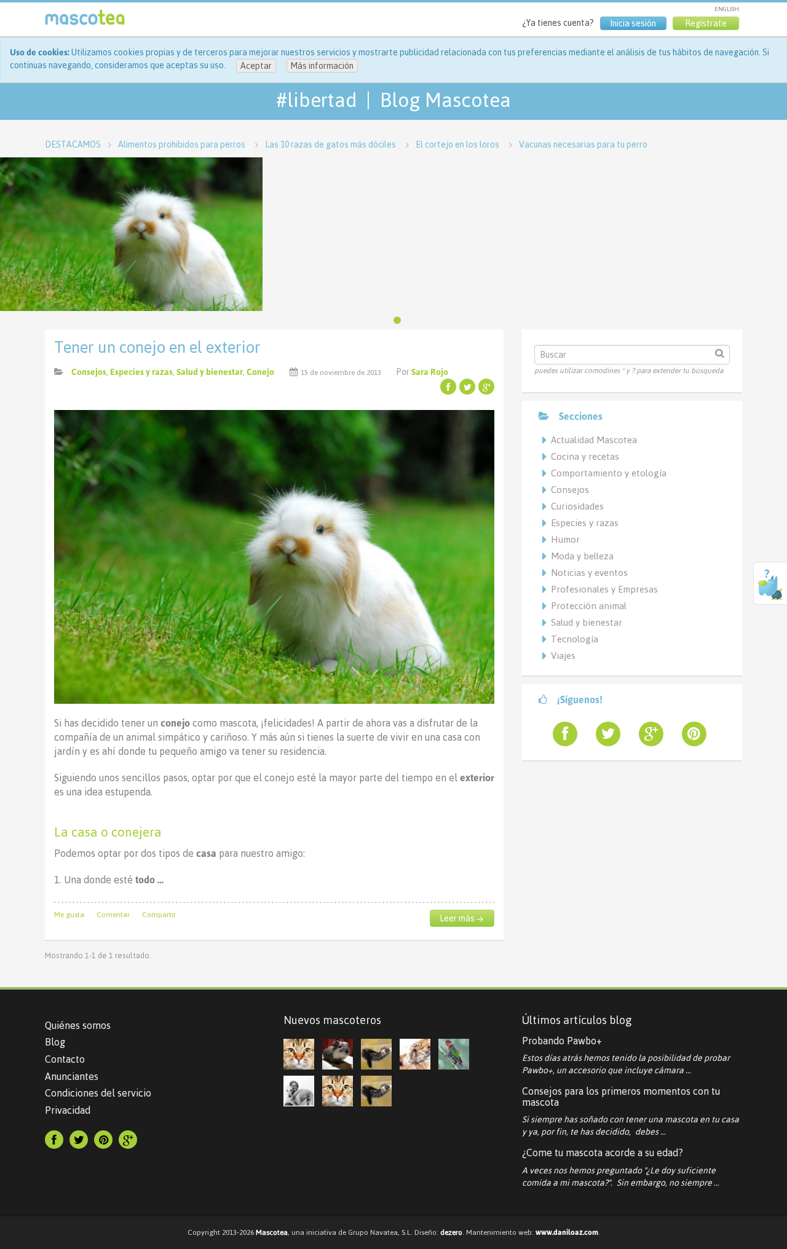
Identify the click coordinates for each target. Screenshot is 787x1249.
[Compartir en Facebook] (448, 387)
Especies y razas (141, 372)
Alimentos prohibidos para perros (181, 144)
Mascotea (272, 1232)
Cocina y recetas (585, 456)
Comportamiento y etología (608, 473)
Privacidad (67, 1110)
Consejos (88, 372)
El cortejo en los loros (457, 144)
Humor (565, 539)
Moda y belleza (582, 556)
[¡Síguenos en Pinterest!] (689, 734)
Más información (322, 66)
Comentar (113, 914)
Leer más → (461, 918)
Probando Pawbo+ (562, 1040)
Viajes (563, 655)
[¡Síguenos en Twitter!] (603, 734)
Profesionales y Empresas (604, 589)
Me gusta (69, 914)
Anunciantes (71, 1076)
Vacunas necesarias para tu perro (583, 144)
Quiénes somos (78, 1025)
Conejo (260, 372)
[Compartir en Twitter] (467, 387)
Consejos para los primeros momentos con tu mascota (621, 1096)
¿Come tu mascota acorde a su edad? (602, 1152)
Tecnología (574, 639)
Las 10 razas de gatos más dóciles (330, 144)
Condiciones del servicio (98, 1092)
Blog (55, 1041)
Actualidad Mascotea (594, 440)
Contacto (65, 1059)
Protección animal (589, 606)
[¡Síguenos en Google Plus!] (646, 734)
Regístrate (706, 23)
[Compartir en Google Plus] (486, 387)
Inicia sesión (633, 23)
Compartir (159, 914)
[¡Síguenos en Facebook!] (560, 734)
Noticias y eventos (589, 572)
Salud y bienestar (209, 372)
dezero (451, 1232)
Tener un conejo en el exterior (157, 347)
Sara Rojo (429, 372)
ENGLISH (726, 9)
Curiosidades (577, 506)
